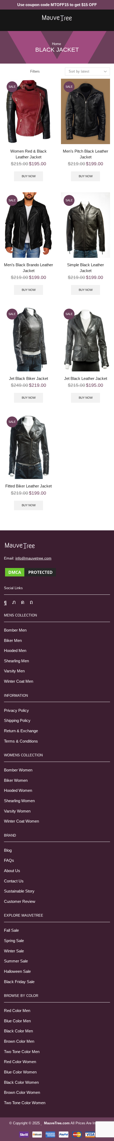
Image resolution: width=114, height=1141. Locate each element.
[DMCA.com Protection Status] (30, 572)
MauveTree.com (57, 1123)
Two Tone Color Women (24, 1103)
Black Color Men (18, 1031)
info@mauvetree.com (33, 558)
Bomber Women (18, 770)
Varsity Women (17, 811)
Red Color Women (20, 1062)
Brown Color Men (19, 1041)
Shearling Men (16, 661)
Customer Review (19, 901)
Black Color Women (21, 1082)
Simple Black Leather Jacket (85, 268)
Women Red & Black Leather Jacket (28, 154)
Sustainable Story (19, 891)
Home (56, 44)
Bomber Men (15, 630)
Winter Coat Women (21, 821)
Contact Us (14, 881)
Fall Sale (11, 930)
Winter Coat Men (18, 681)
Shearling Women (19, 801)
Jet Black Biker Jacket (28, 378)
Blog (8, 850)
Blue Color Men (17, 1021)
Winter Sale (14, 951)
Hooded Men (15, 651)
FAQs (9, 860)
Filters (35, 71)
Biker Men (13, 640)
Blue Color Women (20, 1072)
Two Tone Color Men (22, 1052)
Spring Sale (14, 941)
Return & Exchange (21, 731)
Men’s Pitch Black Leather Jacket (85, 154)
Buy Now (29, 176)
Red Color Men (17, 1011)
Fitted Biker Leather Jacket (28, 486)
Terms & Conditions (21, 741)
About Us (12, 871)
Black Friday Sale (19, 982)
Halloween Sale (17, 971)
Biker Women (16, 780)
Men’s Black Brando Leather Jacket (28, 268)
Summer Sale (16, 961)
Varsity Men (14, 671)
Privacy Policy (16, 710)
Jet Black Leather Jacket (85, 378)
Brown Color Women (22, 1092)
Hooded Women (18, 790)
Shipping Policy (17, 720)
